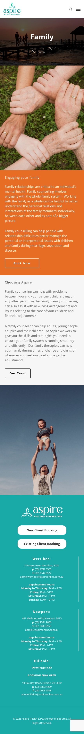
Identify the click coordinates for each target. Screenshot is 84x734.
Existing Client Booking (42, 544)
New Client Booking (42, 530)
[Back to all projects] (42, 49)
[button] (78, 9)
